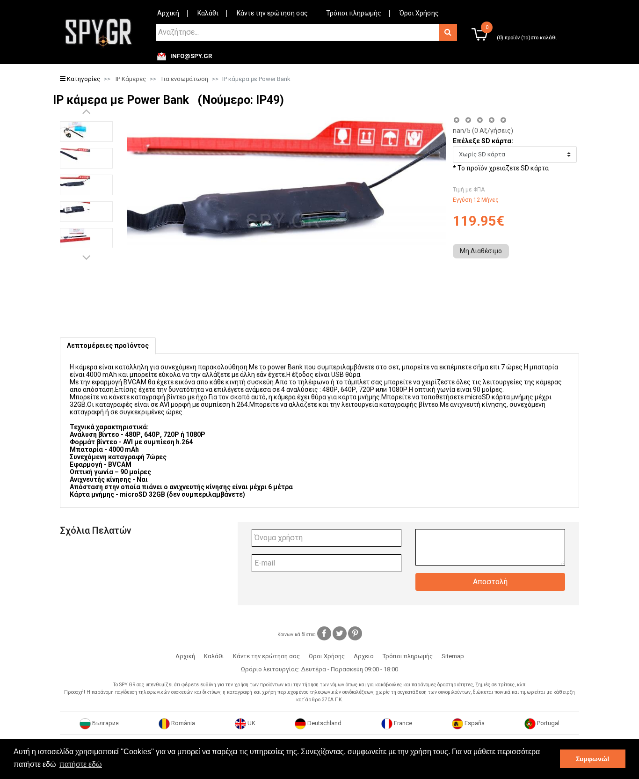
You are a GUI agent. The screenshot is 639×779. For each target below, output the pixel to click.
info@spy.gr (191, 56)
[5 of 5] (503, 120)
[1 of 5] (456, 120)
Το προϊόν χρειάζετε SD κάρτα (503, 168)
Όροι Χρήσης (419, 13)
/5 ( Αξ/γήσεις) (483, 130)
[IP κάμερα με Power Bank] (86, 131)
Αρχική (168, 13)
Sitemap (453, 656)
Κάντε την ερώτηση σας (272, 13)
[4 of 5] (491, 120)
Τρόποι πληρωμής (353, 13)
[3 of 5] (480, 120)
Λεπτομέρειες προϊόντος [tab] (108, 345)
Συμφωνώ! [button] (593, 759)
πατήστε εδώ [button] (80, 764)
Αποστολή (490, 581)
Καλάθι (207, 13)
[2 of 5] (468, 120)
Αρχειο (364, 656)
